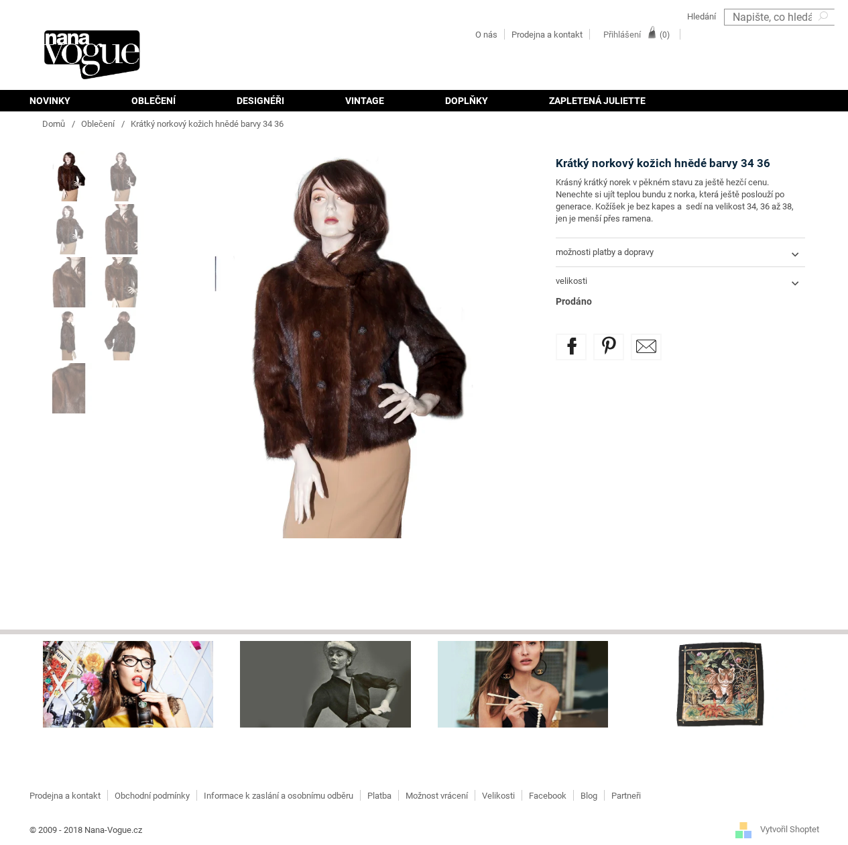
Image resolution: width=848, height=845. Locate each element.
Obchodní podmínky (152, 796)
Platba (379, 796)
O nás (486, 35)
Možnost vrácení (437, 796)
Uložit (618, 341)
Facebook (547, 796)
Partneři (626, 796)
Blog (589, 796)
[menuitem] (65, 100)
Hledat (824, 34)
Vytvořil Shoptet (789, 830)
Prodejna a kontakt (547, 35)
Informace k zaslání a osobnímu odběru (278, 796)
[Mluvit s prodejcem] (646, 347)
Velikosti (498, 796)
